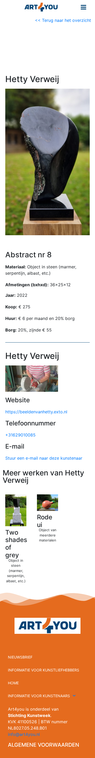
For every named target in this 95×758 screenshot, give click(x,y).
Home (13, 683)
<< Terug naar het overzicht (63, 20)
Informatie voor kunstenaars (39, 696)
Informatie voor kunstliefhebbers (43, 670)
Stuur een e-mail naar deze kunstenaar (43, 458)
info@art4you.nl (24, 734)
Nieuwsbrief (20, 657)
